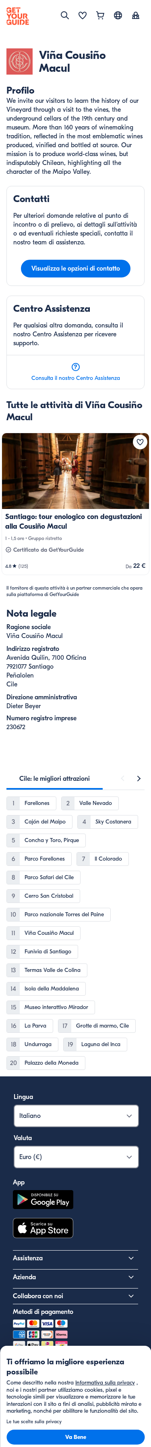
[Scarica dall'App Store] (43, 1229)
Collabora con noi (38, 1296)
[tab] (54, 779)
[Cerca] (64, 15)
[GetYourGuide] (17, 16)
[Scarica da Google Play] (43, 1200)
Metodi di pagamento (43, 1312)
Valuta (23, 1138)
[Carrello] (100, 16)
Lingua (23, 1097)
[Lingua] (118, 15)
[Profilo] (136, 16)
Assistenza (28, 1258)
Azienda (24, 1277)
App (19, 1182)
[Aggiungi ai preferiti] (140, 442)
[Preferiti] (82, 16)
